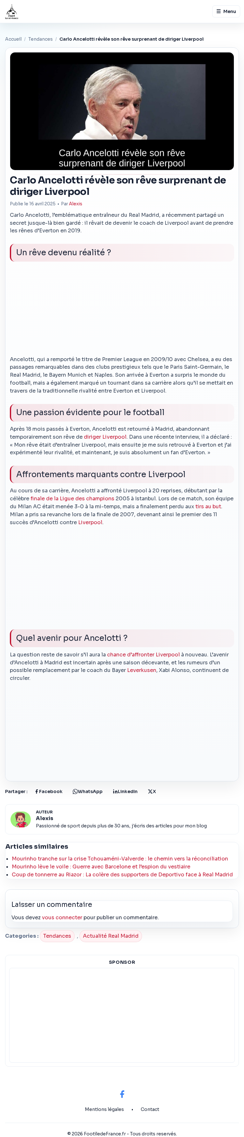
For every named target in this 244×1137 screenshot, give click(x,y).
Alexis (75, 204)
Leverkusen (141, 670)
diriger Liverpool (105, 437)
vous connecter (62, 917)
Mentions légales (104, 1109)
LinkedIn (128, 791)
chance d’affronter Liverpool (143, 654)
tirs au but (208, 506)
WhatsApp (90, 791)
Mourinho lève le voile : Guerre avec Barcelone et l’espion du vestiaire (101, 866)
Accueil (13, 39)
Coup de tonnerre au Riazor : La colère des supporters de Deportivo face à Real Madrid (122, 874)
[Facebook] (122, 1094)
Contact (150, 1109)
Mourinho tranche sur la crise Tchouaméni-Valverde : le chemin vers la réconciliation (120, 858)
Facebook (51, 791)
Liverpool (90, 522)
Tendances (40, 39)
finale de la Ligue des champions (72, 498)
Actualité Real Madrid (111, 936)
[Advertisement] (122, 311)
